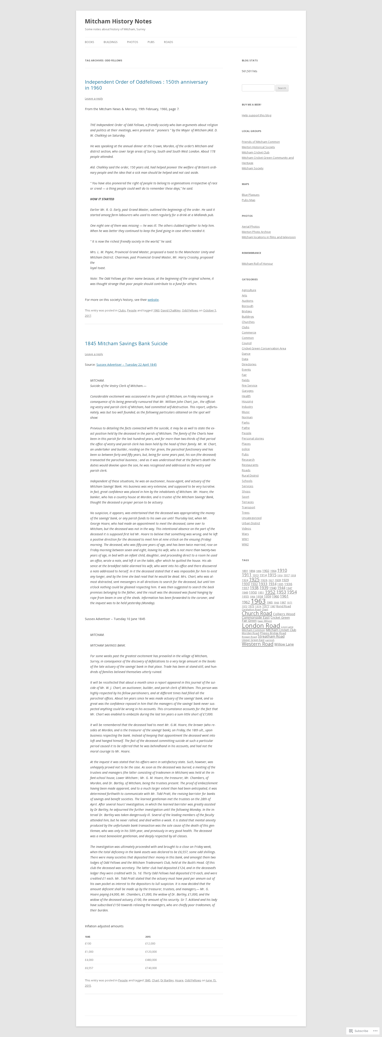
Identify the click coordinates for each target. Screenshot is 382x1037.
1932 (254, 584)
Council (247, 343)
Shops (246, 491)
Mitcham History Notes (118, 21)
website (153, 300)
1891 (245, 571)
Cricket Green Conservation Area (264, 348)
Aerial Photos (251, 226)
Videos (246, 528)
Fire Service (249, 385)
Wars (245, 534)
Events (246, 369)
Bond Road (283, 606)
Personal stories (253, 438)
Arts (244, 295)
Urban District (251, 523)
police (246, 449)
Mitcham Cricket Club (255, 152)
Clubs (122, 310)
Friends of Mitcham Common (261, 142)
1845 (147, 980)
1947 (289, 588)
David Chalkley (171, 310)
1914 (263, 575)
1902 (265, 570)
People (132, 310)
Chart (155, 980)
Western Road (257, 644)
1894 (252, 571)
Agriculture (249, 290)
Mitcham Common (253, 630)
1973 (251, 606)
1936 (288, 584)
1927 (271, 580)
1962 (246, 602)
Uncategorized (252, 518)
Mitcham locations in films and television (269, 237)
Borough (247, 306)
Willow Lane (284, 644)
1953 (281, 592)
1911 (247, 575)
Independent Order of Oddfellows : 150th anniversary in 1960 (146, 84)
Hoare (179, 980)
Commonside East (256, 617)
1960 (156, 310)
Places (246, 444)
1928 (278, 580)
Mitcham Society (253, 168)
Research (248, 460)
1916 (280, 575)
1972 (244, 606)
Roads (168, 42)
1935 (280, 584)
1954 (292, 592)
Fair (244, 375)
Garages (248, 391)
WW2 (245, 544)
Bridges (247, 311)
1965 (270, 602)
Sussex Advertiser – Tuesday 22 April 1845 (126, 364)
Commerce (249, 332)
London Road (261, 625)
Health (246, 396)
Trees (246, 513)
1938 (254, 587)
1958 (259, 596)
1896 (258, 571)
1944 (281, 587)
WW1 (245, 539)
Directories (249, 364)
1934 (272, 583)
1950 (253, 592)
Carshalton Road (251, 609)
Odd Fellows (190, 310)
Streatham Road (271, 636)
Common (248, 338)
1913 (255, 575)
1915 (271, 574)
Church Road (257, 613)
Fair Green (249, 620)
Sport (245, 497)
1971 (289, 602)
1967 (283, 602)
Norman (247, 417)
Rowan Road (249, 636)
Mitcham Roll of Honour (257, 264)
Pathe (246, 428)
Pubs (151, 42)
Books (89, 42)
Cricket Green (280, 617)
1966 (276, 602)
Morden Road (250, 633)
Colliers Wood (284, 614)
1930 (246, 583)
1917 (286, 575)
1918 (293, 575)
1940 (272, 588)
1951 (261, 592)
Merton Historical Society (258, 147)
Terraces (248, 502)
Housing (247, 401)
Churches (248, 322)
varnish (269, 640)
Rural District (250, 475)
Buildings (110, 42)
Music (246, 412)
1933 (263, 583)
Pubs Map (248, 200)
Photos (132, 42)
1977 (265, 606)
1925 (254, 579)
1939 (264, 587)
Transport (248, 507)
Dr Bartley (167, 980)
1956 (252, 596)
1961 (284, 596)
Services (247, 486)
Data (245, 359)
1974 (258, 606)
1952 (270, 592)
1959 (267, 596)
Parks (246, 422)
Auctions (247, 301)
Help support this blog (256, 115)
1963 (258, 601)
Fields (246, 380)
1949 (245, 592)
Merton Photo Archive (256, 232)
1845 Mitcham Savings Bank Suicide (126, 343)
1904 (273, 571)
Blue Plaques (251, 195)
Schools (247, 481)
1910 (282, 570)
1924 (245, 580)
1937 (245, 588)
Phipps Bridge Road (273, 633)
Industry (247, 407)
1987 (272, 606)
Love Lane (287, 626)
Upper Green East (253, 640)
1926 (263, 580)
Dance (246, 354)
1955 (245, 596)
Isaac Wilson (265, 620)
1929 (285, 580)
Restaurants (250, 465)
